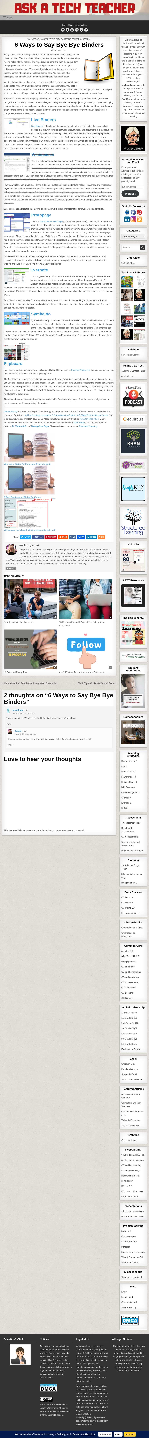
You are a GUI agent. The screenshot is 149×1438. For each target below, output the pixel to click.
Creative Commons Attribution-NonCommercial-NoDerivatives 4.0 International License (55, 1411)
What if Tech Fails (129, 1262)
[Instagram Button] (81, 30)
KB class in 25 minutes (132, 1191)
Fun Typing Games (130, 354)
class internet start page (51, 221)
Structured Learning (130, 1277)
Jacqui (34, 545)
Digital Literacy (128, 761)
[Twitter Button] (63, 30)
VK (74, 537)
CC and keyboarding (131, 972)
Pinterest (52, 537)
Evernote (39, 270)
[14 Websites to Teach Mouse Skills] (127, 308)
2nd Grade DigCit (129, 1023)
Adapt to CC (127, 951)
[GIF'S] (139, 308)
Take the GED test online (133, 371)
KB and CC (126, 1186)
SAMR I (125, 797)
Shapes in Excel (129, 1074)
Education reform (81, 39)
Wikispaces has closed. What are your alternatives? (29, 530)
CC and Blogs (128, 966)
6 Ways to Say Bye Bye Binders (59, 44)
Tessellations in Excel (131, 1079)
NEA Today (79, 422)
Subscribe (130, 193)
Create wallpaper (129, 1140)
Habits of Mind (128, 782)
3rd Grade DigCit (129, 1028)
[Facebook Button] (67, 30)
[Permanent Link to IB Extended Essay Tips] (30, 649)
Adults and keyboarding (132, 1160)
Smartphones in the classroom (18, 622)
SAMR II (125, 803)
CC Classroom (128, 987)
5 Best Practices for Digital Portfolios (22, 497)
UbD (123, 808)
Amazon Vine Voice (89, 419)
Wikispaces (43, 154)
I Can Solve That (129, 1241)
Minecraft (125, 1247)
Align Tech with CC (130, 956)
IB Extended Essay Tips (15, 672)
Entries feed (127, 1297)
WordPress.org (128, 1307)
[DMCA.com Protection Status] (130, 1324)
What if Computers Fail (132, 1257)
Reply (8, 723)
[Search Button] (86, 30)
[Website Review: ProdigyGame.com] (127, 282)
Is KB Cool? (127, 1181)
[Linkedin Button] (77, 30)
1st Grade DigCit (129, 1018)
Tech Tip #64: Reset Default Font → (97, 683)
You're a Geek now (130, 1125)
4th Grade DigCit (129, 1033)
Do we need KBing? (130, 1170)
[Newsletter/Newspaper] (139, 335)
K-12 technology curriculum (38, 415)
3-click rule (126, 1231)
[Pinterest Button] (72, 30)
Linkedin (92, 537)
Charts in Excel (128, 1064)
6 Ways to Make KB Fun (132, 1155)
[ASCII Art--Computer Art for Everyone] (139, 282)
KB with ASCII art (129, 1196)
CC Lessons (127, 897)
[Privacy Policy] (139, 295)
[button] (130, 590)
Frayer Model (127, 777)
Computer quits (128, 1236)
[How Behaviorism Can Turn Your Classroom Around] (127, 321)
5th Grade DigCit (129, 1039)
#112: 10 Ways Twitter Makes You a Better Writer (82, 672)
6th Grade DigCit (129, 1044)
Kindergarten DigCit (130, 1049)
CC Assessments (129, 836)
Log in (124, 1291)
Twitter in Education (130, 1120)
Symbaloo (41, 314)
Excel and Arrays (129, 1069)
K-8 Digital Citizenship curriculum (92, 415)
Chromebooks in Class (132, 927)
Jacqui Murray (11, 411)
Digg (82, 537)
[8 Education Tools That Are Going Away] (127, 335)
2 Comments (59, 50)
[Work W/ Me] (127, 295)
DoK (123, 766)
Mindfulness (127, 787)
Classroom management (41, 39)
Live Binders (43, 119)
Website (12, 568)
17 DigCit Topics (129, 1012)
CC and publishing (130, 977)
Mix (102, 537)
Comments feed (129, 1302)
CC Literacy (127, 902)
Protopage (41, 215)
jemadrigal (18, 710)
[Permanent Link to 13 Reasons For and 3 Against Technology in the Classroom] (85, 599)
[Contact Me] (139, 321)
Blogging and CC (129, 882)
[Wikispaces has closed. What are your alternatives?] (29, 527)
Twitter (27, 537)
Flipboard (13, 363)
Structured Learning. (88, 426)
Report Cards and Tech (132, 850)
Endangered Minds (130, 913)
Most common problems (133, 1252)
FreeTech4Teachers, (81, 370)
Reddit (64, 537)
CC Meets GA (128, 908)
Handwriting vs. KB (130, 1175)
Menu (9, 18)
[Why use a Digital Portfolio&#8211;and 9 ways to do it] (29, 461)
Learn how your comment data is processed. (63, 830)
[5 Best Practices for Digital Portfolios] (29, 493)
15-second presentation (132, 1211)
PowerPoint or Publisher (132, 1216)
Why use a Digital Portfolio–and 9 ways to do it (27, 464)
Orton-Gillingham (129, 792)
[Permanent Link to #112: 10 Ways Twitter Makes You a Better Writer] (85, 649)
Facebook (38, 537)
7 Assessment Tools (131, 823)
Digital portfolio (62, 39)
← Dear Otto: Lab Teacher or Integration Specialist (29, 683)
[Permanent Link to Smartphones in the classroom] (30, 599)
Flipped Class (127, 771)
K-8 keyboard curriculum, (63, 415)
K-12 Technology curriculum (135, 78)
